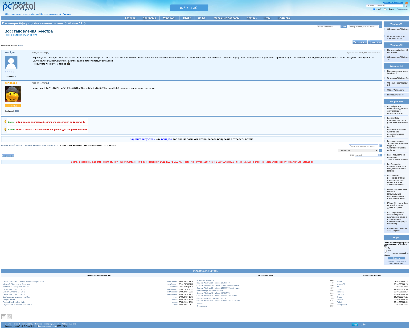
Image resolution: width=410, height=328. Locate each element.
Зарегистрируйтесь (142, 139)
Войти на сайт (189, 7)
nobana (174, 299)
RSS (406, 3)
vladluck (340, 299)
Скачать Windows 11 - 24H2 (14, 292)
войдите (166, 139)
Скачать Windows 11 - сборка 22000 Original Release (218, 285)
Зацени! (200, 303)
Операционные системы (48, 23)
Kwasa (339, 297)
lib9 (338, 287)
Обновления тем (12, 14)
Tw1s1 (339, 302)
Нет (389, 251)
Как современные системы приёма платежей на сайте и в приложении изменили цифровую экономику (397, 218)
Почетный (12, 106)
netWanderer (172, 282)
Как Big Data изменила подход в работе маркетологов (397, 120)
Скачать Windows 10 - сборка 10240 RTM (213, 293)
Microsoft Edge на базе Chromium (16, 284)
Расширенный (402, 9)
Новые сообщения (30, 14)
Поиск (15, 324)
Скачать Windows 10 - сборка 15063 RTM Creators (217, 296)
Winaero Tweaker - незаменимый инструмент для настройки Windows (51, 129)
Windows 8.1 (75, 23)
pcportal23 (341, 284)
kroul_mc (10, 52)
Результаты (390, 261)
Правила (67, 14)
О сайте (8, 324)
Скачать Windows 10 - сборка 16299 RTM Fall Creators (219, 301)
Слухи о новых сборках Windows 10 (211, 298)
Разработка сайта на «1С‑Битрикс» (397, 229)
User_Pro (340, 294)
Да (389, 248)
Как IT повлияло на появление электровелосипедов (397, 157)
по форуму (391, 9)
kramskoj (340, 292)
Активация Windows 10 (206, 280)
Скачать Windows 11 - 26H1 (14, 289)
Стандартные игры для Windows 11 (396, 37)
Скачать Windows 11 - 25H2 (14, 294)
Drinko (20, 45)
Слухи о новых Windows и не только (17, 305)
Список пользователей (50, 14)
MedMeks (174, 287)
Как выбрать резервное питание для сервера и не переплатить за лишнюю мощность (396, 180)
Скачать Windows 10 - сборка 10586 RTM (213, 283)
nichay (339, 282)
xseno (339, 289)
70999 (175, 305)
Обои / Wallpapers (395, 90)
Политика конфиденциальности (47, 324)
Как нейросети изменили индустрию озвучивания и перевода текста (397, 109)
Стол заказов (202, 306)
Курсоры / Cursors (396, 95)
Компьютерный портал (47, 326)
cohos (175, 297)
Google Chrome (9, 299)
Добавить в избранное (393, 3)
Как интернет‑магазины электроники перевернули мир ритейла (396, 131)
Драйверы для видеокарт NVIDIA (16, 297)
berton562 (11, 83)
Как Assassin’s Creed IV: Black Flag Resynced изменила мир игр (397, 167)
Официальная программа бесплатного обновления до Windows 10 (50, 122)
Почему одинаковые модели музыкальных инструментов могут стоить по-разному (397, 194)
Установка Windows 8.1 (398, 78)
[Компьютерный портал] (18, 10)
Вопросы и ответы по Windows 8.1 (397, 72)
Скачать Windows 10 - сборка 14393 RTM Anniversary (218, 288)
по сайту (379, 9)
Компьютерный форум (15, 23)
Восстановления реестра (28, 31)
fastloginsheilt (342, 305)
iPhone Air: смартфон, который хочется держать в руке (398, 205)
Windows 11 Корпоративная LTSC (16, 287)
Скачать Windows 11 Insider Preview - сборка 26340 (23, 282)
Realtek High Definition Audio (14, 302)
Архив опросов (401, 261)
